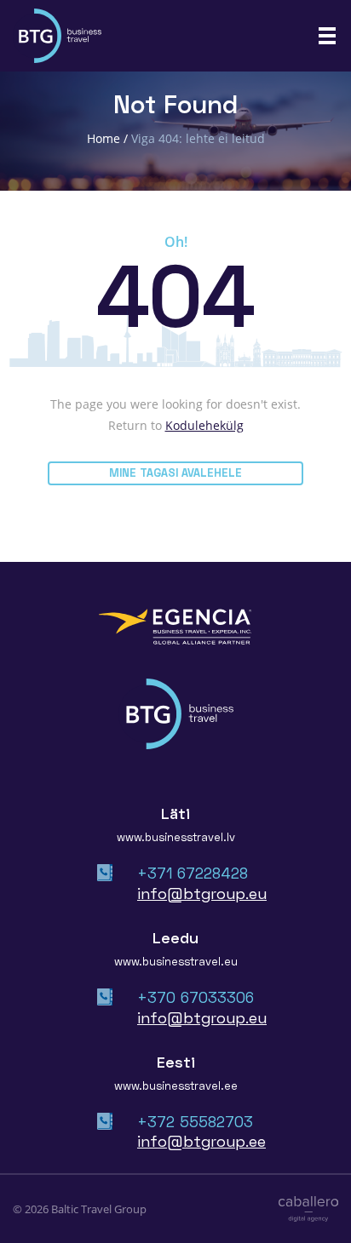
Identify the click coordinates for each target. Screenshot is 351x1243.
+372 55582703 (195, 1121)
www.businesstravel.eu (176, 961)
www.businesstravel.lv (176, 837)
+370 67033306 (195, 997)
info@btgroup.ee (201, 1140)
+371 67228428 (192, 872)
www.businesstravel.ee (176, 1085)
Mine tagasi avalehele (175, 472)
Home (103, 138)
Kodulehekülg (204, 425)
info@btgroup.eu (202, 893)
